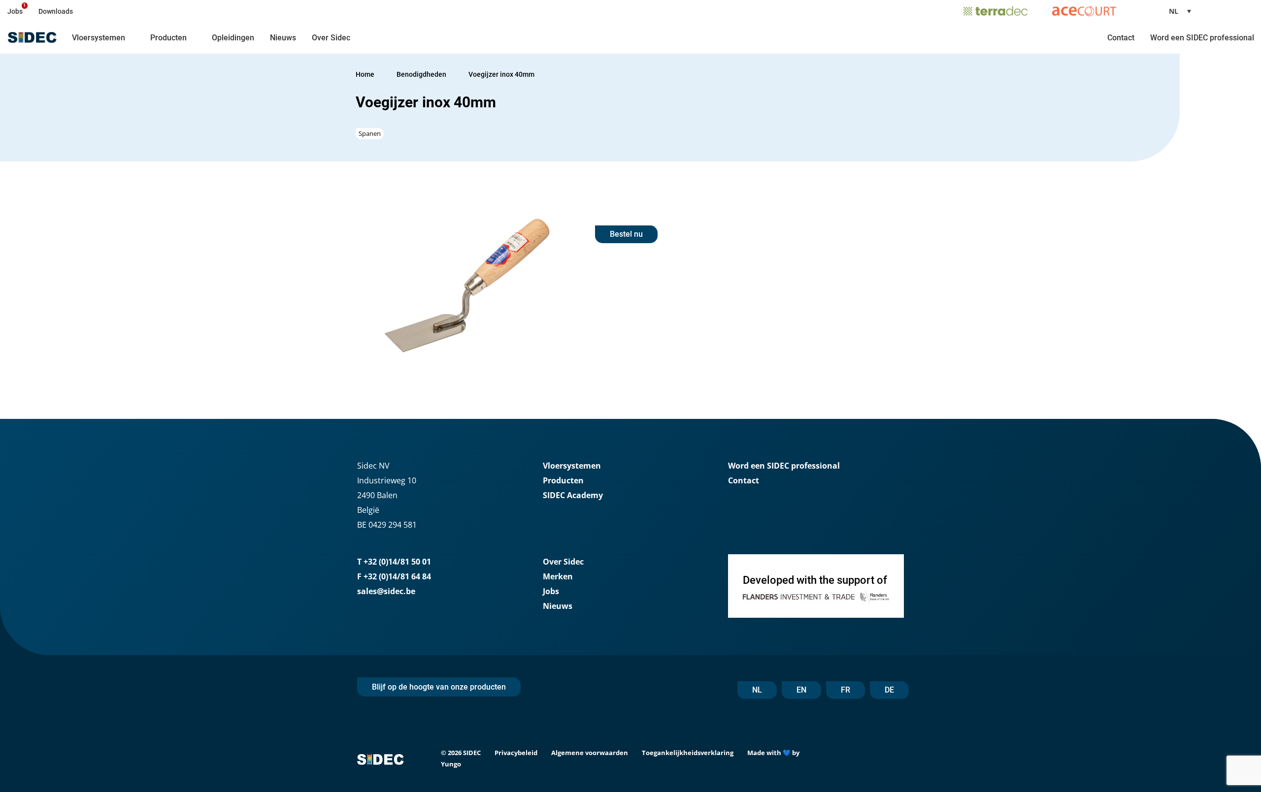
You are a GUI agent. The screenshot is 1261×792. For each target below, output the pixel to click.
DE (889, 690)
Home (365, 74)
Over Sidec (331, 37)
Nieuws (283, 37)
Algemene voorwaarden (589, 752)
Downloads (55, 11)
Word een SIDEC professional (1202, 37)
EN (801, 690)
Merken (558, 576)
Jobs (15, 11)
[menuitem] (1183, 11)
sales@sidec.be (386, 591)
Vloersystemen (98, 37)
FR (845, 690)
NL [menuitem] (1173, 11)
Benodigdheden (422, 74)
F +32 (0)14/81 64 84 (394, 576)
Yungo (451, 764)
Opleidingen (233, 37)
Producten (168, 37)
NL (757, 690)
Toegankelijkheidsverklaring (687, 752)
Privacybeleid (516, 752)
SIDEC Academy (573, 495)
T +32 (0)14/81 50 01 (394, 561)
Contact (1120, 37)
